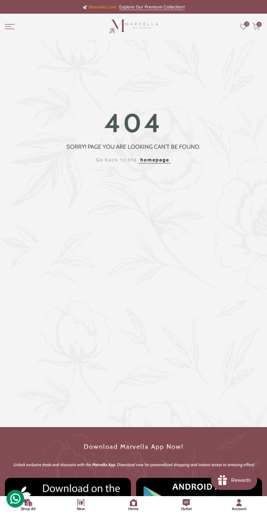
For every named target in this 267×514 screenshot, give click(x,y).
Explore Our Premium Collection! (152, 6)
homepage (154, 159)
